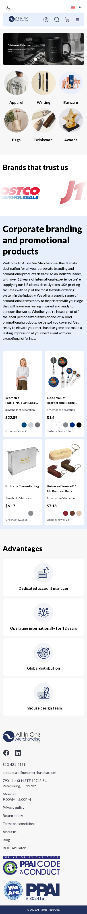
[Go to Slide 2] (43, 59)
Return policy (13, 815)
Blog (6, 840)
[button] (43, 49)
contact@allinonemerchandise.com (25, 772)
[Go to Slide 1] (35, 59)
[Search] (56, 19)
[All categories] (77, 19)
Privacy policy (13, 807)
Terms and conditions (19, 823)
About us (10, 831)
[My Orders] (46, 19)
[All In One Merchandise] (18, 19)
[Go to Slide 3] (51, 59)
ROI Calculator (14, 848)
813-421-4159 (14, 764)
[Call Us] (8, 8)
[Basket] (67, 19)
